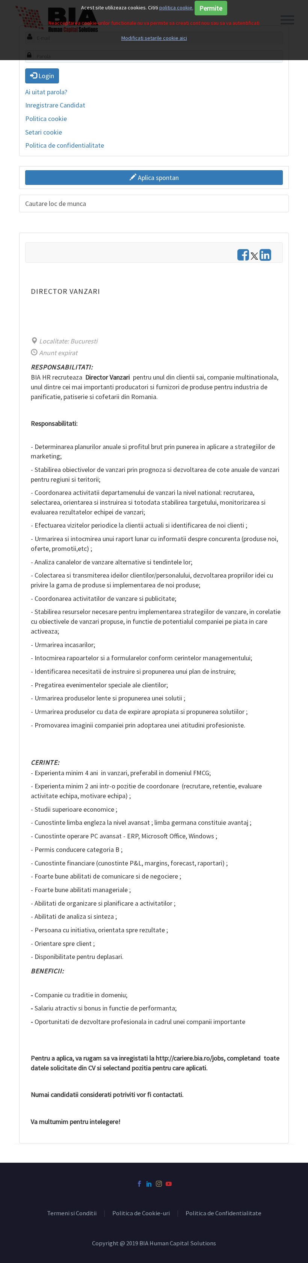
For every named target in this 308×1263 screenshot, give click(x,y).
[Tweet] (254, 257)
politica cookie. (176, 7)
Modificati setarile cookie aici (154, 38)
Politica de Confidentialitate (223, 1213)
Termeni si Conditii (72, 1213)
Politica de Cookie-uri (141, 1213)
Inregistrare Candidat (55, 105)
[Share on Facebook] (243, 257)
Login (45, 75)
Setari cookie (43, 132)
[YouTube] (169, 1184)
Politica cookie (46, 118)
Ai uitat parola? (46, 92)
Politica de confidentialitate (64, 145)
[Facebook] (139, 1184)
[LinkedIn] (149, 1184)
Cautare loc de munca (55, 203)
